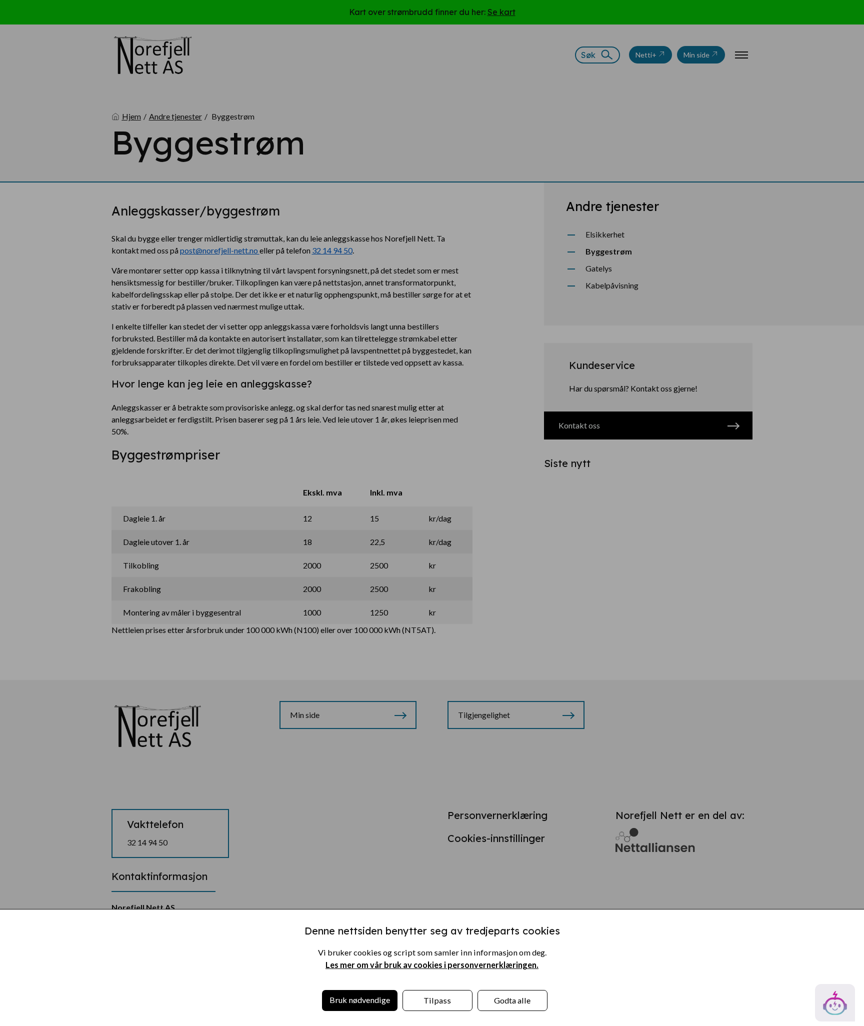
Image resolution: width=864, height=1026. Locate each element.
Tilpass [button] (437, 1000)
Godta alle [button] (512, 1000)
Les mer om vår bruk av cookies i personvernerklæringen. (432, 965)
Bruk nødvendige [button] (360, 999)
